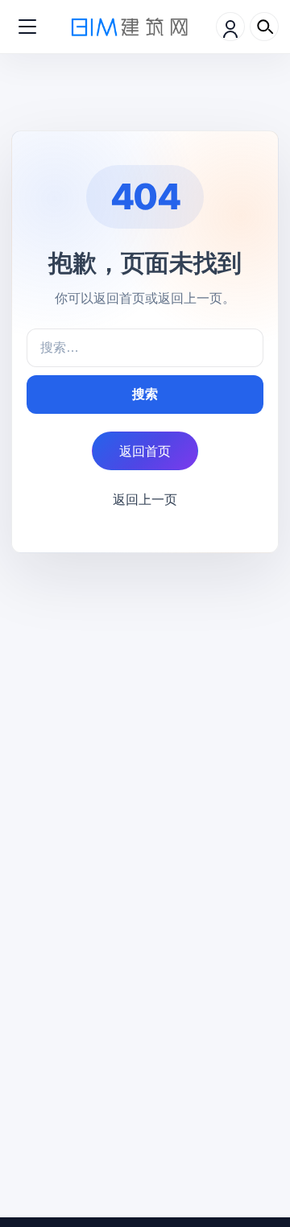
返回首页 (145, 451)
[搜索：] (145, 347)
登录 (230, 26)
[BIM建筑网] (129, 26)
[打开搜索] (264, 26)
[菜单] (27, 26)
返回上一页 (145, 499)
